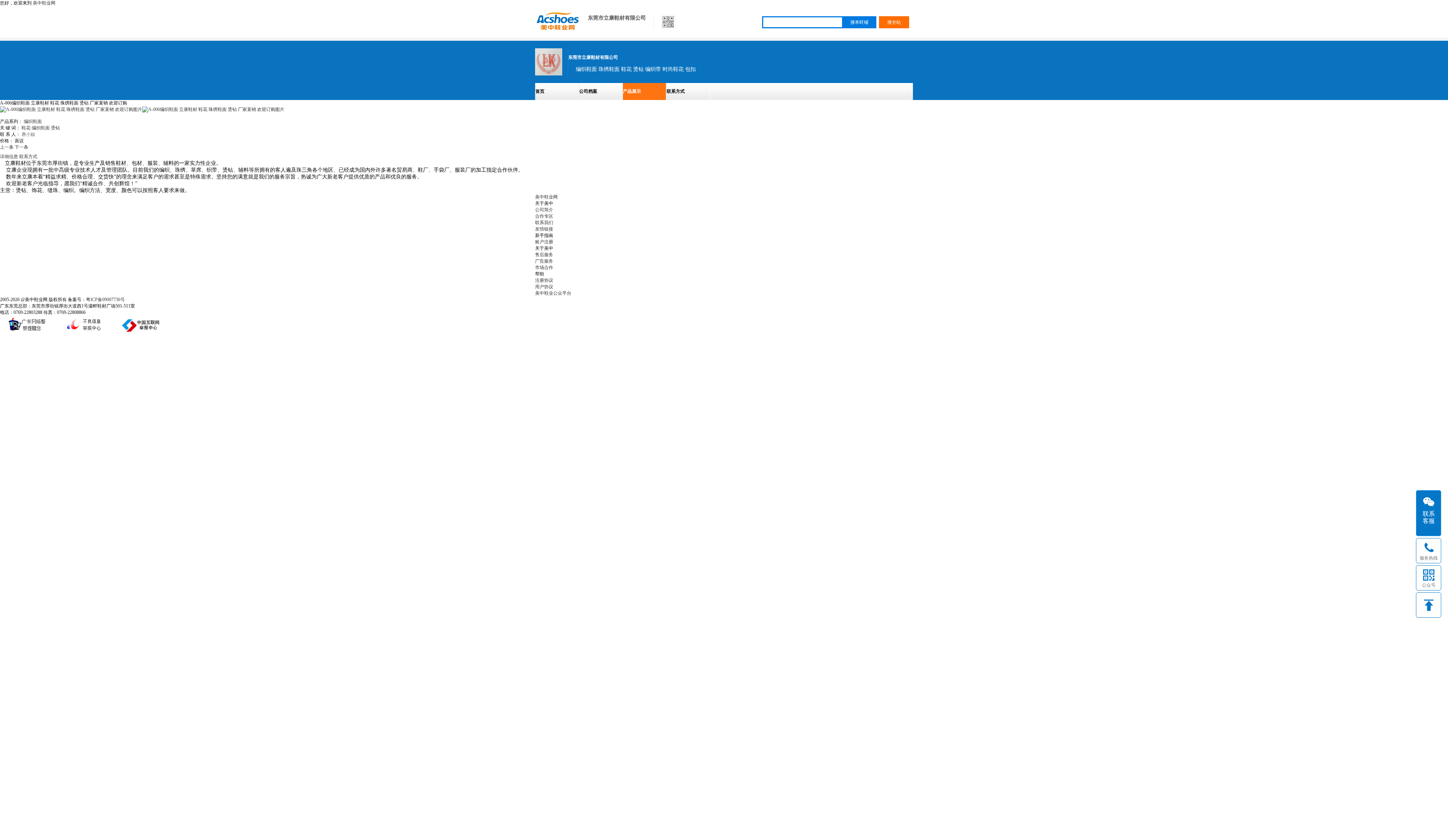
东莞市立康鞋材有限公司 (617, 18)
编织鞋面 (33, 121)
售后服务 (544, 254)
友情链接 (544, 229)
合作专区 (544, 216)
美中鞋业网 (44, 3)
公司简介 (544, 209)
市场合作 (544, 267)
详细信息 (9, 156)
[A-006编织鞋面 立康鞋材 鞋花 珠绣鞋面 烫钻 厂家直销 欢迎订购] (213, 109)
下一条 (21, 147)
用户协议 (544, 286)
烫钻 (55, 128)
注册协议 (544, 280)
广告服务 (544, 261)
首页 (540, 91)
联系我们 (544, 222)
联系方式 (676, 91)
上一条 (7, 147)
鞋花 (26, 128)
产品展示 (632, 91)
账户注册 (544, 241)
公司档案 (588, 91)
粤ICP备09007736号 (105, 299)
